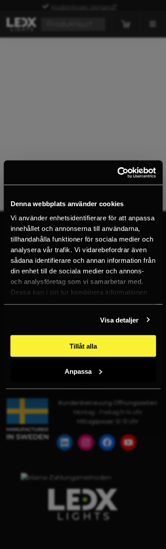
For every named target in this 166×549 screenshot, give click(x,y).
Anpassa (78, 371)
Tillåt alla (83, 346)
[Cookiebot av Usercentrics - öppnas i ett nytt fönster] (118, 172)
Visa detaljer (119, 319)
